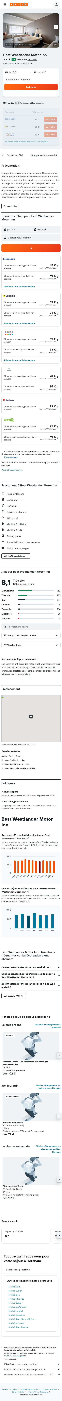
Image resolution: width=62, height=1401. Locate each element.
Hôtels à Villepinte (16, 1299)
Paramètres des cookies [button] (11, 470)
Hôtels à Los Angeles (17, 1307)
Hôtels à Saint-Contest (18, 1327)
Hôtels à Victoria (17, 1392)
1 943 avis (32, 59)
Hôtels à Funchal (15, 1311)
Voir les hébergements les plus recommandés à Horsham (48, 1149)
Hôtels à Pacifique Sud (29, 1389)
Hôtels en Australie (49, 1389)
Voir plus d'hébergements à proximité (48, 1026)
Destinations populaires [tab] (18, 1269)
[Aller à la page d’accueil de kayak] (19, 4)
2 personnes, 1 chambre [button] (18, 79)
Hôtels (14, 1389)
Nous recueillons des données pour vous (24, 1369)
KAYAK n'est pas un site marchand (21, 1364)
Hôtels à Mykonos (16, 1323)
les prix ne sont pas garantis (15, 1356)
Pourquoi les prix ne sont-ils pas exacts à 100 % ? (28, 1374)
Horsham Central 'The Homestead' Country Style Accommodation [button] (25, 1063)
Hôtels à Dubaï (14, 1303)
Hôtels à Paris (14, 1286)
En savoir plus (10, 457)
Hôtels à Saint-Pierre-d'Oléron (21, 1319)
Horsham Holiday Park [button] (13, 1122)
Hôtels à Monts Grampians (37, 1392)
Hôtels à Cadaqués (16, 1315)
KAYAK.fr (5, 1389)
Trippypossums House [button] (13, 1186)
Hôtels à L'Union (15, 1290)
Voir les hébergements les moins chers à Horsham (48, 1086)
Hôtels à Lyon (14, 1295)
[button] (5, 4)
